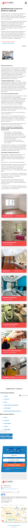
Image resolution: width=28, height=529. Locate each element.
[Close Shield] (27, 395)
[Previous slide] (23, 46)
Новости (11, 505)
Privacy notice (24, 395)
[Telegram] (2, 494)
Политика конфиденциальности (14, 525)
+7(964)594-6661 (7, 485)
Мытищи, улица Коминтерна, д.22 (10, 488)
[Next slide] (25, 46)
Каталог (6, 505)
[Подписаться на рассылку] (18, 491)
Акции (16, 505)
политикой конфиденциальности (17, 469)
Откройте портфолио (8, 43)
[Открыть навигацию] (25, 3)
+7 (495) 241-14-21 (7, 487)
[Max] (4, 494)
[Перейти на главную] (8, 3)
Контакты (21, 505)
